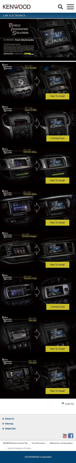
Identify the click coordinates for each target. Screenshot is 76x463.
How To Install (57, 96)
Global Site (10, 428)
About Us (9, 419)
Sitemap (9, 424)
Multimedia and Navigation (61, 443)
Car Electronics (38, 443)
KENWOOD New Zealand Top (15, 443)
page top (69, 404)
